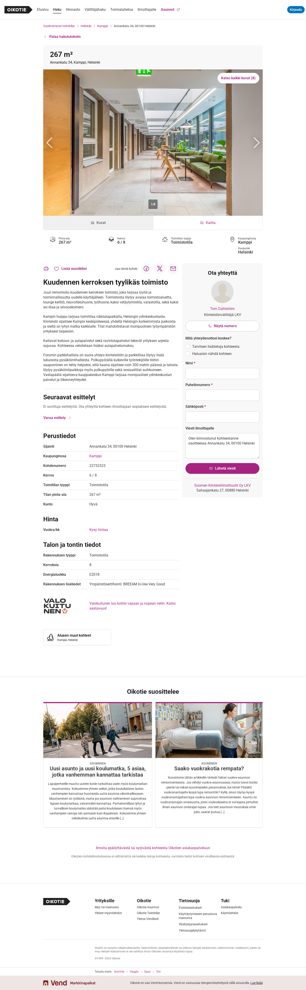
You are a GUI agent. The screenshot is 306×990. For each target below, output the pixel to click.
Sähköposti (195, 406)
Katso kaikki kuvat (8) (238, 78)
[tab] (98, 223)
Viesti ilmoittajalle (199, 428)
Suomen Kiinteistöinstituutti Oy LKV (222, 485)
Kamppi (102, 26)
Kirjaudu (296, 9)
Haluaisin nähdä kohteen (212, 354)
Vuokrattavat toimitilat (59, 26)
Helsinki (86, 26)
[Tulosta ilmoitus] (46, 268)
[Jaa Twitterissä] (159, 268)
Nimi (190, 363)
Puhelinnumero (199, 385)
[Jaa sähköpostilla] (173, 268)
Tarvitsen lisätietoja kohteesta (215, 346)
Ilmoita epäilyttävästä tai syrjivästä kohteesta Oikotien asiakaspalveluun (153, 848)
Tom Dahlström (222, 309)
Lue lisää (256, 983)
